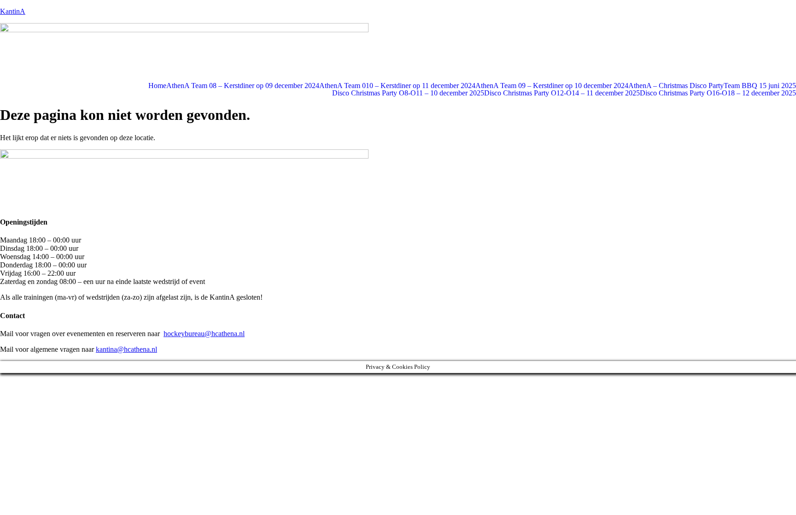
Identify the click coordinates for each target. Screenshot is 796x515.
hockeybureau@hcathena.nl (204, 333)
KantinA (12, 11)
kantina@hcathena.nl (126, 349)
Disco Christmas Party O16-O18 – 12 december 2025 (718, 93)
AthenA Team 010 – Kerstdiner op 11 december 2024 (397, 85)
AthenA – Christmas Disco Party (676, 85)
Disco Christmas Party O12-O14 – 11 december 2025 (562, 93)
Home (157, 85)
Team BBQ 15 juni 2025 (760, 85)
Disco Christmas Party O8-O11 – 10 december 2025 (408, 93)
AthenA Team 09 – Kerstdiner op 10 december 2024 (551, 85)
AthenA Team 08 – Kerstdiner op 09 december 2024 (242, 85)
